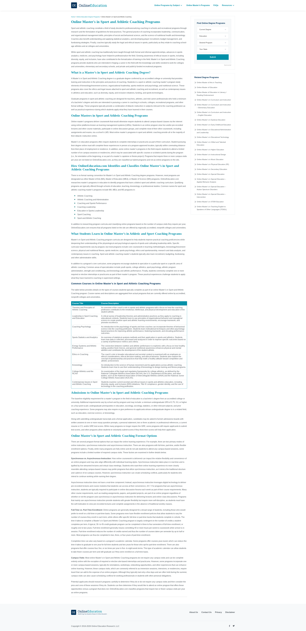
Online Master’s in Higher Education (210, 150)
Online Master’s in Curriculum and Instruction (214, 100)
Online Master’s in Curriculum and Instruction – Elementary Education (214, 106)
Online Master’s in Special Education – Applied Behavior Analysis (211, 180)
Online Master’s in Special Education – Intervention (211, 195)
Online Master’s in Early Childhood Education (214, 125)
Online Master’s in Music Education (210, 159)
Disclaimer (230, 612)
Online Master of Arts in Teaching (209, 82)
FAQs (215, 5)
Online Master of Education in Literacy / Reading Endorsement (212, 93)
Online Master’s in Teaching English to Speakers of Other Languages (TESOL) (212, 208)
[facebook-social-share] (229, 626)
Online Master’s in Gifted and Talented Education (211, 143)
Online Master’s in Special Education (210, 174)
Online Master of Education (207, 87)
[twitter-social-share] (233, 626)
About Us (193, 612)
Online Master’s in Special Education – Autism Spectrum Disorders (211, 188)
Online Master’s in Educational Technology (213, 137)
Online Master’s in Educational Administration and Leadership (214, 131)
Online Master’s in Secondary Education (212, 169)
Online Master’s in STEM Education (210, 202)
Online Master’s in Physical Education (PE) (213, 164)
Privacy (218, 612)
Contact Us (206, 612)
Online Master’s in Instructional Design (211, 154)
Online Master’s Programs (198, 5)
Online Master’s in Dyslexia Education (211, 120)
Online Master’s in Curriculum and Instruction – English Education (214, 113)
